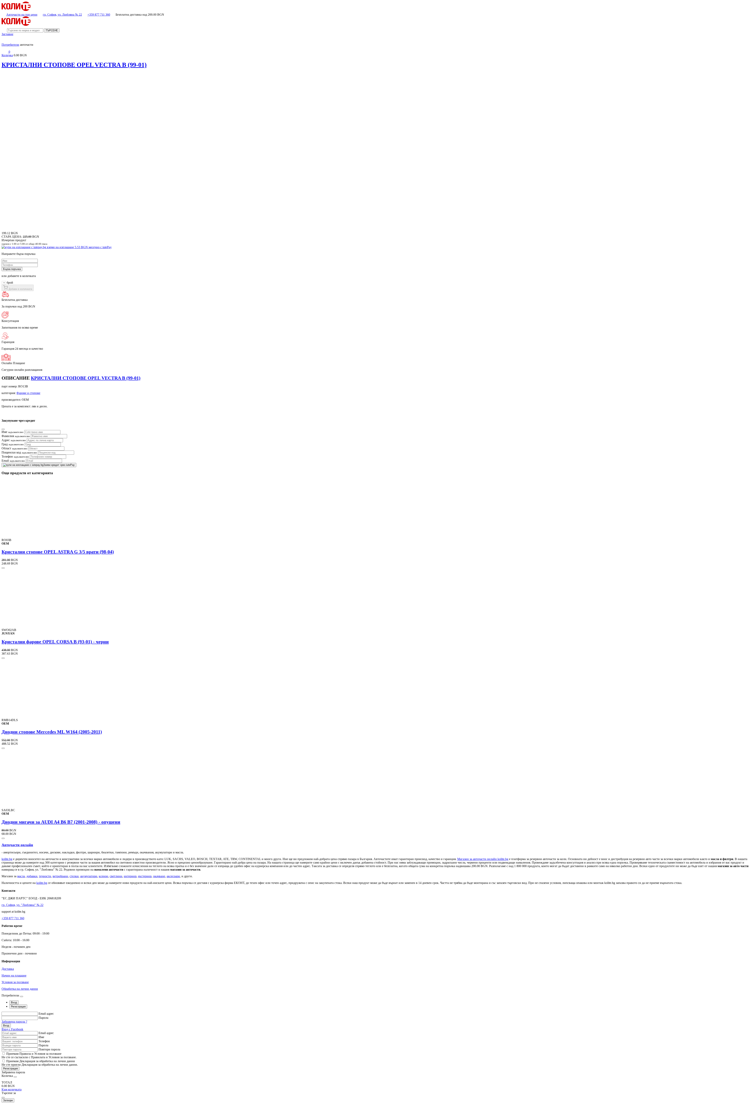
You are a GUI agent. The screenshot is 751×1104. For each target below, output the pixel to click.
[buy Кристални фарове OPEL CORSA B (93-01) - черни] (3, 658)
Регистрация (10, 1068)
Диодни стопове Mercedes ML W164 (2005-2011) (52, 731)
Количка (7, 55)
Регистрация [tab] (18, 1006)
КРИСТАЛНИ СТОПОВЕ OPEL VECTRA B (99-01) (74, 64)
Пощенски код (19, 452)
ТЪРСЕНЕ (52, 30)
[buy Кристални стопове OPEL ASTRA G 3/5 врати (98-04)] (3, 568)
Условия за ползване (15, 982)
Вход (6, 1025)
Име (12, 432)
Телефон (15, 456)
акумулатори (88, 876)
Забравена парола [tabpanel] (13, 1072)
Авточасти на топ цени (21, 14)
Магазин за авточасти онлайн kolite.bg (482, 859)
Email (13, 460)
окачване (159, 876)
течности (45, 876)
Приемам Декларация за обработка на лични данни (40, 1061)
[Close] (3, 429)
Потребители (10, 44)
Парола (43, 1017)
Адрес (14, 440)
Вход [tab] (14, 1002)
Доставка (8, 968)
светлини (116, 876)
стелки (74, 876)
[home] (16, 10)
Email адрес (46, 1013)
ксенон (103, 876)
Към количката (12, 1089)
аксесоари (173, 876)
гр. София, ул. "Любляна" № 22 (22, 905)
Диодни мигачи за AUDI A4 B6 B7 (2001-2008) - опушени (61, 821)
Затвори (8, 1100)
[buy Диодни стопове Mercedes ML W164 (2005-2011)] (3, 748)
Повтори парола (49, 1049)
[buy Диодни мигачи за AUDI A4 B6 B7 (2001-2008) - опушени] (3, 838)
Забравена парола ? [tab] (14, 1021)
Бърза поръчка (12, 269)
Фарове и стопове (28, 393)
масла (21, 876)
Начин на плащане (14, 975)
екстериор (145, 876)
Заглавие (7, 34)
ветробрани (60, 876)
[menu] (5, 41)
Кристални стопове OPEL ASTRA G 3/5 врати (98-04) (58, 551)
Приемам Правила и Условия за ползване (33, 1053)
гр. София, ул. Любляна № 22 (62, 14)
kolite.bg (7, 859)
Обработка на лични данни (20, 988)
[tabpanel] (375, 1021)
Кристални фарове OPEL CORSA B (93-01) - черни (55, 641)
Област (14, 448)
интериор (130, 876)
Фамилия (16, 436)
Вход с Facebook (12, 1029)
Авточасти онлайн (17, 845)
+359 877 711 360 (98, 14)
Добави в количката (20, 289)
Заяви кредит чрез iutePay (59, 464)
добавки (31, 876)
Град (13, 444)
